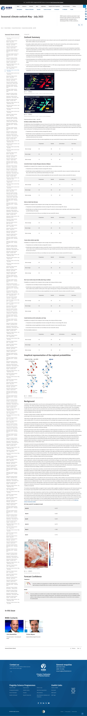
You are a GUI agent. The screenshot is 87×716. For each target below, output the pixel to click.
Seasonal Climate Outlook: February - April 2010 (11, 578)
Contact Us (24, 6)
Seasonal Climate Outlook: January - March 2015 (11, 389)
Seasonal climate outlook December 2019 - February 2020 (12, 200)
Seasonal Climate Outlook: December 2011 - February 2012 (12, 507)
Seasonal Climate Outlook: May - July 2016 (12, 339)
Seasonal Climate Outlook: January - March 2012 (11, 504)
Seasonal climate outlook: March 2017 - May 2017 (11, 306)
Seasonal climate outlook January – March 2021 (11, 159)
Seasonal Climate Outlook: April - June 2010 (11, 572)
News (37, 6)
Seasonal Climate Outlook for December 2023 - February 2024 (12, 51)
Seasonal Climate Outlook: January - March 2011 (11, 542)
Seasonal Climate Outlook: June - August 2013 (11, 451)
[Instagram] (86, 11)
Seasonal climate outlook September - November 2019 (12, 211)
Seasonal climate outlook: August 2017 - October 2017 (12, 291)
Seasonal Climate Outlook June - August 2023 (11, 68)
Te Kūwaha (64, 9)
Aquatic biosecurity (27, 695)
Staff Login (53, 695)
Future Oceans (26, 687)
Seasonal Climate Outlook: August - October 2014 (11, 406)
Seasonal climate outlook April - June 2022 (12, 112)
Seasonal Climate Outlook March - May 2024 (11, 41)
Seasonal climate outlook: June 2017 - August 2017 (11, 297)
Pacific (71, 9)
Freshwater (56, 9)
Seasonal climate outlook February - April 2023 (11, 80)
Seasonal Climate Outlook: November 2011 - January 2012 (11, 512)
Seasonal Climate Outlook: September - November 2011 (12, 518)
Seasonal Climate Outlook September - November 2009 (12, 594)
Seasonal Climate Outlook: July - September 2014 (12, 409)
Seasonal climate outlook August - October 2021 (11, 138)
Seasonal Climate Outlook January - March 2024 (11, 47)
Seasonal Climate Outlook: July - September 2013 (12, 448)
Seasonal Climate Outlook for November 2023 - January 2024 (12, 55)
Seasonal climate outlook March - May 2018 (11, 267)
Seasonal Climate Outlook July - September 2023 (12, 65)
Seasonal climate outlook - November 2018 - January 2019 (12, 242)
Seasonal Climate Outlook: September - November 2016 (12, 327)
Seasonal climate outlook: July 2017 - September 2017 (12, 294)
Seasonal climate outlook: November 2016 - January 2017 (11, 320)
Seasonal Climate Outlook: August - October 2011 (11, 521)
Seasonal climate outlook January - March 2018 (11, 273)
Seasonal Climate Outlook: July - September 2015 (12, 371)
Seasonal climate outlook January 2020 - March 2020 (12, 196)
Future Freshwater (13, 692)
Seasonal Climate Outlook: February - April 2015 (11, 386)
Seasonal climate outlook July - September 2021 (12, 141)
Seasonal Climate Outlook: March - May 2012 (11, 498)
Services (74, 6)
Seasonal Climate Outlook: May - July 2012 (12, 492)
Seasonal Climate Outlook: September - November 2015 (12, 365)
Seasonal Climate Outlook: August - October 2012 (11, 483)
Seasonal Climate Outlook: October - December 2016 (11, 324)
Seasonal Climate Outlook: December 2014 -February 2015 (11, 392)
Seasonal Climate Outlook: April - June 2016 (11, 342)
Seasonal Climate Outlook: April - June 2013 (11, 457)
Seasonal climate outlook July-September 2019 (12, 217)
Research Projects (66, 6)
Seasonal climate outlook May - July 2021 (12, 147)
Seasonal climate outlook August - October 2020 (11, 175)
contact (17, 668)
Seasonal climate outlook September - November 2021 (12, 135)
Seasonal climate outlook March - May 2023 (11, 77)
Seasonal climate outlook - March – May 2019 (12, 229)
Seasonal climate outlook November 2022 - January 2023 (11, 90)
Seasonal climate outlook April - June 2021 (12, 150)
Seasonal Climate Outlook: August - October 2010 (11, 560)
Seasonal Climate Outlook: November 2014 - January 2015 (11, 397)
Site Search (53, 690)
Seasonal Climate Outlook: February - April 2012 (11, 501)
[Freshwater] (82, 25)
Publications (43, 6)
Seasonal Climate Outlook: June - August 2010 (11, 566)
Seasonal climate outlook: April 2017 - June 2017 (12, 303)
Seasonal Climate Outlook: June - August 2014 (11, 412)
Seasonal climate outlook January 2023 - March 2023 (12, 83)
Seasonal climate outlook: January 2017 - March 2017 (12, 312)
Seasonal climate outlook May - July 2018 (12, 261)
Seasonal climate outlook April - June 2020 (12, 187)
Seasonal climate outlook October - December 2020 (11, 169)
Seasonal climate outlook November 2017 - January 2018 (11, 281)
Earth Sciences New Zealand (56, 2)
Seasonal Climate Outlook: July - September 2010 (12, 563)
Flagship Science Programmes (54, 6)
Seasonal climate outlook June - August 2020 (12, 181)
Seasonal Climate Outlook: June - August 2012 (11, 489)
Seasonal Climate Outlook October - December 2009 (11, 591)
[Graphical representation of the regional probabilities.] (53, 376)
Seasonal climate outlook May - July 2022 (12, 109)
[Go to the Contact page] (11, 671)
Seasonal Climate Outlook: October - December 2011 (11, 515)
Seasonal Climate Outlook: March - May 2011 (11, 536)
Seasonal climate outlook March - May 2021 (11, 153)
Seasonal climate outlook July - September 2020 (12, 178)
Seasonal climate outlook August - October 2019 (11, 214)
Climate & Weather (29, 9)
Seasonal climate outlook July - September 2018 (12, 255)
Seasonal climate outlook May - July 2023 (12, 71)
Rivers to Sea (39, 687)
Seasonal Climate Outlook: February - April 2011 (11, 539)
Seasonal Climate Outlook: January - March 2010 (11, 581)
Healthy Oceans (26, 690)
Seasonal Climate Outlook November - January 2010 (11, 588)
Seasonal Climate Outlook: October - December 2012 (11, 477)
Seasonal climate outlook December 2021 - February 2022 (12, 124)
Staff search (53, 692)
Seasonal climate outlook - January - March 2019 (12, 235)
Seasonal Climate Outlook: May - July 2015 (12, 377)
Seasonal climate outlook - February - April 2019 (12, 232)
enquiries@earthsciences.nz (63, 671)
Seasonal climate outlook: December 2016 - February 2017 (12, 316)
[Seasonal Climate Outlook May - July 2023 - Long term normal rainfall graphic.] (53, 104)
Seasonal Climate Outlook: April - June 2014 (11, 418)
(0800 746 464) (60, 669)
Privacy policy (67, 711)
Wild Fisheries (40, 692)
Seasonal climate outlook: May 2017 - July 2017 (12, 300)
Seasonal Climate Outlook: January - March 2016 (11, 351)
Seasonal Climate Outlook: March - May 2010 (11, 575)
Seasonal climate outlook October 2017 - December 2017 (12, 284)
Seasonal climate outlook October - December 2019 (11, 208)
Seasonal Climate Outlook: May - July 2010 (12, 569)
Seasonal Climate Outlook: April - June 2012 (11, 495)
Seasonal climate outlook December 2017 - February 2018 (12, 276)
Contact (62, 711)
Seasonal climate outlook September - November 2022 (12, 97)
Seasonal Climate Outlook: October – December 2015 (11, 362)
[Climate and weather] (79, 25)
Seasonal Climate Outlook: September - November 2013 (12, 442)
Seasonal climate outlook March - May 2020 (11, 190)
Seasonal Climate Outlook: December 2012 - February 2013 (12, 469)
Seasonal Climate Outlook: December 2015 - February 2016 (12, 354)
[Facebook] (86, 9)
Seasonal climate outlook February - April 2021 (11, 156)
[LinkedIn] (86, 14)
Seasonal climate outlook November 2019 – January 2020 (12, 204)
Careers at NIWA (54, 687)
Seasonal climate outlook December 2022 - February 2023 (12, 86)
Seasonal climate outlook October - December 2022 (11, 94)
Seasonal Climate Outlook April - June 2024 (12, 38)
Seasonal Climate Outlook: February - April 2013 (11, 463)
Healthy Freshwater (13, 695)
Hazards (38, 9)
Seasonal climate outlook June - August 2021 (12, 144)
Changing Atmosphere (13, 690)
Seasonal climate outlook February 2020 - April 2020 (11, 193)
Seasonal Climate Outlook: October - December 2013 (11, 439)
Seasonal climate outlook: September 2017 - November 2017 (12, 288)
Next (78, 648)
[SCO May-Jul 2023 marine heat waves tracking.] (53, 554)
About (18, 6)
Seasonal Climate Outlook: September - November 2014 (12, 403)
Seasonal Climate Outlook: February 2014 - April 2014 (11, 424)
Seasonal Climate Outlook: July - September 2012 (12, 486)
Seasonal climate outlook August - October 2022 (11, 100)
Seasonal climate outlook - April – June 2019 (12, 226)
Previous (73, 648)
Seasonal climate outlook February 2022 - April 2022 (11, 118)
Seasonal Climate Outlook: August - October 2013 (11, 445)
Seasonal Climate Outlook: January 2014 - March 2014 (12, 427)
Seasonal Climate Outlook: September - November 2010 (12, 557)
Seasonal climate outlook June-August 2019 (11, 220)
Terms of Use (74, 711)
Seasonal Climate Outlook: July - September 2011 (12, 524)
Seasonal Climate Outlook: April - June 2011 (11, 533)
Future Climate (12, 687)
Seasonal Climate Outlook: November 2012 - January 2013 (11, 473)
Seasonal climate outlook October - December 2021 (11, 132)
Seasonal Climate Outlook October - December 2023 (11, 59)
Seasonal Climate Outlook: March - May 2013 (11, 460)
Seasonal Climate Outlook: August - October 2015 (11, 368)
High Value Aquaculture (42, 690)
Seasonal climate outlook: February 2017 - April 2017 (11, 309)
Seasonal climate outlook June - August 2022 (12, 106)
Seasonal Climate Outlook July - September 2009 (12, 600)
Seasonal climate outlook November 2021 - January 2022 (11, 128)
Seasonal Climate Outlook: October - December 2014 (11, 400)
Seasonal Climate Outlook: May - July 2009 (12, 603)
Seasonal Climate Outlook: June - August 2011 (11, 527)
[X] (86, 16)
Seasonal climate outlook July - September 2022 (12, 103)
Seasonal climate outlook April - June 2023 (12, 74)
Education (31, 6)
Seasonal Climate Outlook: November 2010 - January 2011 (11, 550)
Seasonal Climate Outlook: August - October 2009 (11, 597)
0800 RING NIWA (60, 667)
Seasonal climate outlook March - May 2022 (11, 115)
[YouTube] (86, 19)
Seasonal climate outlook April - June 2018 (12, 264)
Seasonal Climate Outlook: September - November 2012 (12, 480)
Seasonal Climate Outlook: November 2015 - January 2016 (11, 358)
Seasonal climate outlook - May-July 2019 (12, 223)
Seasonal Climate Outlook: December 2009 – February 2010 (12, 584)
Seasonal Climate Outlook (12, 34)
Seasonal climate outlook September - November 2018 (12, 249)
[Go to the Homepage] (6, 8)
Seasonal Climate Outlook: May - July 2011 (12, 530)
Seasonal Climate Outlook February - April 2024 (11, 44)
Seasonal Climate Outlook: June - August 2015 (11, 374)
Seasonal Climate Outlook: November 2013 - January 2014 (11, 435)
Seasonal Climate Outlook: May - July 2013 (12, 454)
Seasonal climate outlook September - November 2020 (12, 172)
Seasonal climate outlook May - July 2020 (12, 184)
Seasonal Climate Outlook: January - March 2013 (11, 466)
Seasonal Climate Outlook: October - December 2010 (11, 554)
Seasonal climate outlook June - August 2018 (12, 258)
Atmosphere (19, 9)
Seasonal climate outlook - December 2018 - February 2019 (12, 238)
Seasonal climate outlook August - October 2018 (11, 252)
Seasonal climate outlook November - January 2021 (11, 166)
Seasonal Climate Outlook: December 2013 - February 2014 (12, 431)
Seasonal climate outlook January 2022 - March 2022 (12, 121)
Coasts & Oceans (47, 9)
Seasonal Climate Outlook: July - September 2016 (12, 333)
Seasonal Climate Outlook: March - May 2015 (11, 383)
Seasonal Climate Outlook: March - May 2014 (11, 421)
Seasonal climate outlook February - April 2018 (11, 270)
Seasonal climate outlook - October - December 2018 (12, 246)
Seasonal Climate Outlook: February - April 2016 (11, 348)
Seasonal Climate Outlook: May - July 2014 (12, 415)
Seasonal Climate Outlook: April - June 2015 (11, 380)
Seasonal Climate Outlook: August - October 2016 (11, 330)
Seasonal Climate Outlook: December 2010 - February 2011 (12, 546)
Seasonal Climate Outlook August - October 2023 (11, 62)
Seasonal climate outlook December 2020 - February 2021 (12, 163)
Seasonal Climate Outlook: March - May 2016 (11, 345)
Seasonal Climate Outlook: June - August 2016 (11, 336)
